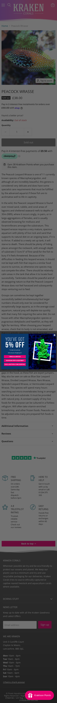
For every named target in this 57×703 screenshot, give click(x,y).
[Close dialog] (54, 335)
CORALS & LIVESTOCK (15, 356)
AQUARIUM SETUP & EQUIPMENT (15, 360)
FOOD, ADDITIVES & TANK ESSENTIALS (15, 364)
